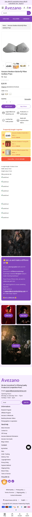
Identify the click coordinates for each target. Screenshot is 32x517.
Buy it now (23, 106)
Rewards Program (6, 410)
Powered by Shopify (24, 503)
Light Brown (6, 94)
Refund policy (10, 490)
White (10, 94)
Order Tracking (5, 454)
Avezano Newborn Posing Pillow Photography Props (20, 141)
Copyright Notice (6, 459)
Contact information (16, 495)
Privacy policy (19, 490)
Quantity (3, 99)
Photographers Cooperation (9, 421)
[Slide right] (29, 66)
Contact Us (4, 430)
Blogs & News (5, 442)
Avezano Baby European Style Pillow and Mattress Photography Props (20, 150)
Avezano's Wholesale (7, 415)
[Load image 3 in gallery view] (23, 66)
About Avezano (5, 428)
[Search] (29, 13)
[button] (2, 7)
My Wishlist (4, 448)
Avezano (15, 503)
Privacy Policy (5, 462)
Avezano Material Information (9, 436)
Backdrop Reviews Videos (8, 418)
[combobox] (16, 13)
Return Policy (5, 471)
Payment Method (6, 465)
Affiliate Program (6, 413)
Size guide (28, 99)
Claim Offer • (16, 159)
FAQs (2, 451)
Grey (2, 94)
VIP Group (4, 433)
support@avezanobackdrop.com (16, 391)
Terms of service (9, 492)
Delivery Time (5, 457)
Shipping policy (20, 492)
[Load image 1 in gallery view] (9, 66)
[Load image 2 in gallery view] (16, 66)
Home (4, 25)
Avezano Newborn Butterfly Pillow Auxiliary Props (20, 133)
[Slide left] (3, 66)
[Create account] (24, 7)
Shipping (3, 87)
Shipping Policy (5, 468)
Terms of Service (6, 473)
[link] (9, 297)
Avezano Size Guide (6, 439)
